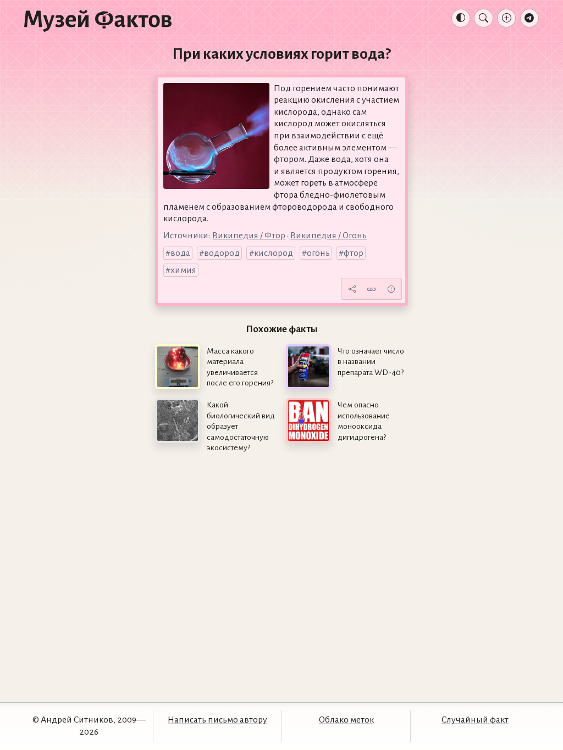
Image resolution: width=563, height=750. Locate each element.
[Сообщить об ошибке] (391, 289)
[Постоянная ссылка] (371, 289)
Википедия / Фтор (248, 235)
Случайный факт (475, 720)
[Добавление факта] (506, 18)
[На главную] (98, 20)
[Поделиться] (352, 289)
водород (222, 253)
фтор (353, 253)
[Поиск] (483, 18)
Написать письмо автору (217, 720)
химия (183, 270)
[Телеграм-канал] (529, 18)
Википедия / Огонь (328, 235)
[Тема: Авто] (460, 18)
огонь (318, 253)
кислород (273, 253)
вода (180, 253)
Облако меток (346, 720)
